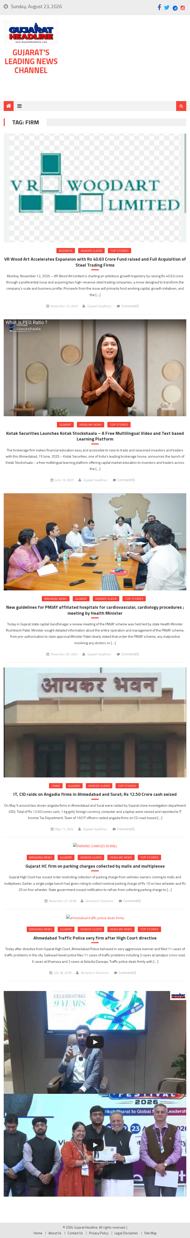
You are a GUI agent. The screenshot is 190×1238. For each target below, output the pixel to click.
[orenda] (95, 1042)
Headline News (90, 424)
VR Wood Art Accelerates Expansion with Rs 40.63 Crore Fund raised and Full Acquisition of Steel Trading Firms (95, 262)
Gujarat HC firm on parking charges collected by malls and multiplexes (95, 866)
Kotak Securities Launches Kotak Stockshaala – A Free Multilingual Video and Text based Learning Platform (95, 436)
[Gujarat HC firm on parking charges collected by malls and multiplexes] (95, 845)
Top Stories (119, 250)
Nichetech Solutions (99, 900)
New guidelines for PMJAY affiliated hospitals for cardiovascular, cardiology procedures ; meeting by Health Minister (95, 610)
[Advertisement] (125, 59)
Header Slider (91, 250)
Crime (55, 785)
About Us (54, 1233)
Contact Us (75, 1233)
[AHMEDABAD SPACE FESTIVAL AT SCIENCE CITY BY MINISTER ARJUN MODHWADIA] (95, 1145)
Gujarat (65, 424)
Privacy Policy (98, 1233)
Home (38, 1233)
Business (65, 250)
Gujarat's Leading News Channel (31, 61)
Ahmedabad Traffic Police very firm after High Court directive (95, 938)
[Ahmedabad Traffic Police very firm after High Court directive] (95, 917)
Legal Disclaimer (126, 1233)
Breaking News (55, 598)
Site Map (150, 1233)
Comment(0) (130, 305)
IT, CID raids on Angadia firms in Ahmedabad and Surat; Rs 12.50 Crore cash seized (95, 794)
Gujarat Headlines (99, 305)
